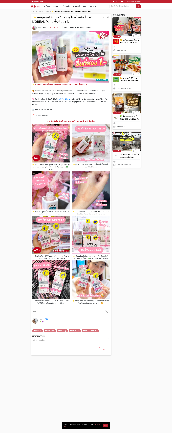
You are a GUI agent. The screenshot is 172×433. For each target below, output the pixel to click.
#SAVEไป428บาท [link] (63, 99)
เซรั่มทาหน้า (75, 331)
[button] (108, 17)
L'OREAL (38, 331)
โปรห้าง (47, 11)
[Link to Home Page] (36, 6)
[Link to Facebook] (113, 2)
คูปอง (84, 6)
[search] (138, 6)
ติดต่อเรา (93, 6)
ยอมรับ (105, 425)
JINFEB (44, 27)
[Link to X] (119, 2)
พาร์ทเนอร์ (76, 6)
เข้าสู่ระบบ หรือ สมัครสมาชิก (134, 2)
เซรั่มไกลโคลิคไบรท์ (91, 331)
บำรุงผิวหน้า (50, 331)
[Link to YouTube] (122, 2)
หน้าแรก (33, 11)
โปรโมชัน (47, 6)
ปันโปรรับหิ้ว (65, 6)
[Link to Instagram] (116, 2)
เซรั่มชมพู (63, 331)
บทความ (55, 6)
